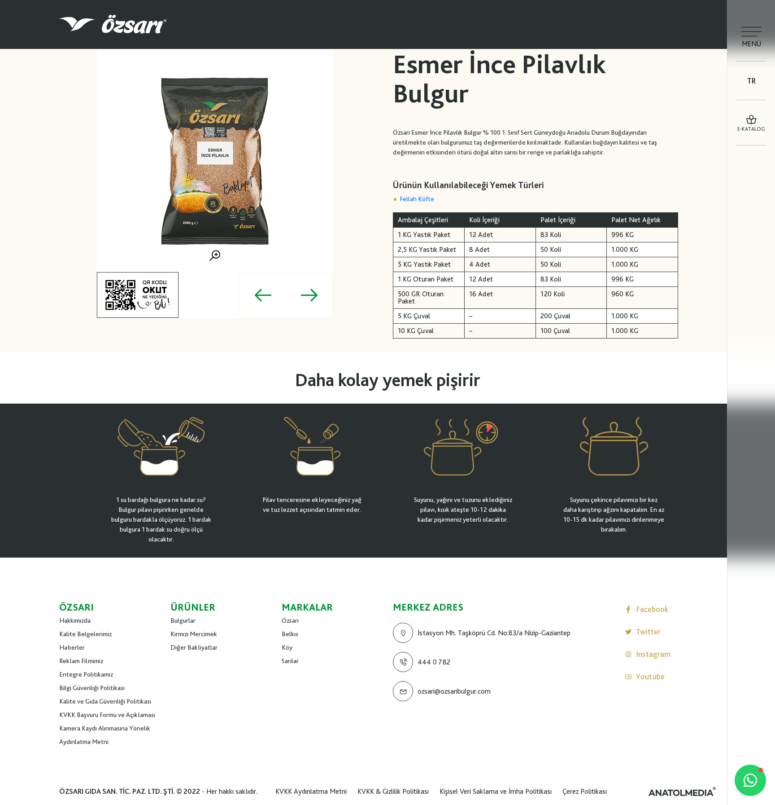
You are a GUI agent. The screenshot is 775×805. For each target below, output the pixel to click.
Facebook (652, 609)
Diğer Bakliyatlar (194, 647)
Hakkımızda (75, 620)
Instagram (653, 654)
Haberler (72, 647)
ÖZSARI (76, 607)
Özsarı (290, 620)
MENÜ (751, 44)
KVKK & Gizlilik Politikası (393, 791)
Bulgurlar (183, 620)
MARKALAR (307, 607)
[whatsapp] (750, 780)
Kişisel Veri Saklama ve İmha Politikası (496, 791)
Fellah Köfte (417, 199)
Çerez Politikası (584, 791)
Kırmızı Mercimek (193, 634)
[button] (262, 295)
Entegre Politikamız (86, 674)
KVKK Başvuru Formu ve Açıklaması (107, 715)
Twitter (648, 631)
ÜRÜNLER (192, 607)
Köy (287, 647)
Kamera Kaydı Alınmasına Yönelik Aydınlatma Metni (104, 735)
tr (751, 80)
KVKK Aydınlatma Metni (311, 791)
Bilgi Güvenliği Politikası (92, 688)
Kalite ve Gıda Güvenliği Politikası (105, 701)
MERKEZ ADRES (428, 607)
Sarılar (290, 661)
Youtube (650, 676)
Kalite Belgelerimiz (85, 634)
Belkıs (290, 634)
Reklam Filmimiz (81, 661)
